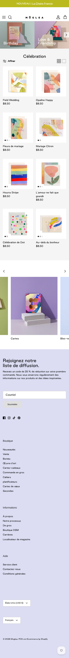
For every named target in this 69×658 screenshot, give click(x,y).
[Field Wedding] (18, 81)
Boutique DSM (11, 530)
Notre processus (12, 521)
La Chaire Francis (42, 3)
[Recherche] (12, 17)
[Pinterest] (19, 418)
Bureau (6, 458)
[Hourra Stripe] (18, 174)
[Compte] (57, 17)
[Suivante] (66, 35)
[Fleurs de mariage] (18, 128)
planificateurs (10, 481)
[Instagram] (9, 418)
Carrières (8, 534)
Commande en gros (13, 472)
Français (9, 620)
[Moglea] (34, 17)
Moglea (14, 639)
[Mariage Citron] (51, 128)
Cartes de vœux (11, 486)
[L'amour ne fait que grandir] (51, 174)
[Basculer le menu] (4, 17)
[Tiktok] (14, 418)
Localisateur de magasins (16, 539)
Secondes (8, 491)
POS (21, 639)
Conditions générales (14, 573)
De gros (7, 525)
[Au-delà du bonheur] (51, 224)
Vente (6, 454)
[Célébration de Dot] (18, 224)
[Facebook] (4, 418)
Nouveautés (9, 449)
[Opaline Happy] (51, 81)
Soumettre (12, 404)
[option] (17, 35)
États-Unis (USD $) (14, 603)
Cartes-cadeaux (11, 468)
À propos (8, 516)
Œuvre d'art (9, 463)
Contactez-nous (12, 569)
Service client (10, 564)
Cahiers (7, 477)
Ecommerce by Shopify (37, 639)
